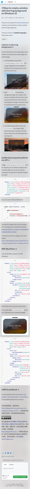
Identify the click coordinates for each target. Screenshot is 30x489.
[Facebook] (8, 453)
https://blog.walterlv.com (9, 432)
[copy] (28, 179)
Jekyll (10, 485)
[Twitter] (6, 453)
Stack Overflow (21, 23)
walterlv (10, 2)
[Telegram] (11, 453)
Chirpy (18, 485)
